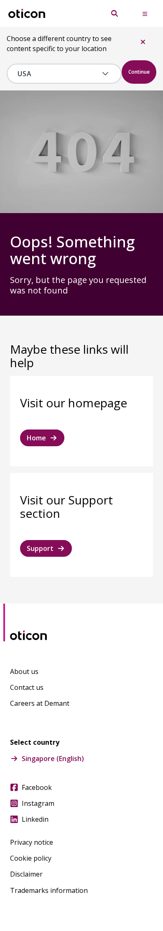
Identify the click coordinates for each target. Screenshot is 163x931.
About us (24, 671)
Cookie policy (30, 858)
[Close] (143, 41)
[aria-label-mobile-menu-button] (144, 13)
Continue (139, 71)
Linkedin (35, 819)
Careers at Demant (39, 703)
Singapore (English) (53, 758)
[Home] (26, 13)
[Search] (114, 13)
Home (36, 437)
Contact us (26, 687)
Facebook (37, 787)
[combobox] (58, 73)
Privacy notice (31, 842)
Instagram (38, 803)
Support (40, 548)
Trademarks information (49, 890)
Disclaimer (26, 874)
